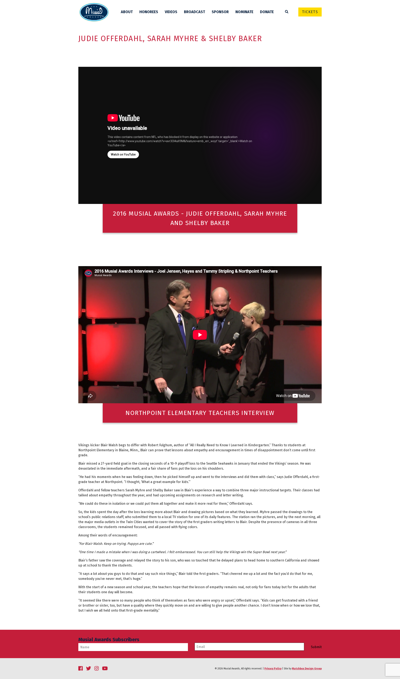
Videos (171, 12)
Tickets (310, 12)
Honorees (148, 12)
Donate (267, 12)
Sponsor (220, 12)
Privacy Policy (272, 668)
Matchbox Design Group (307, 668)
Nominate (244, 12)
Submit (316, 647)
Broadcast (194, 12)
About (127, 12)
